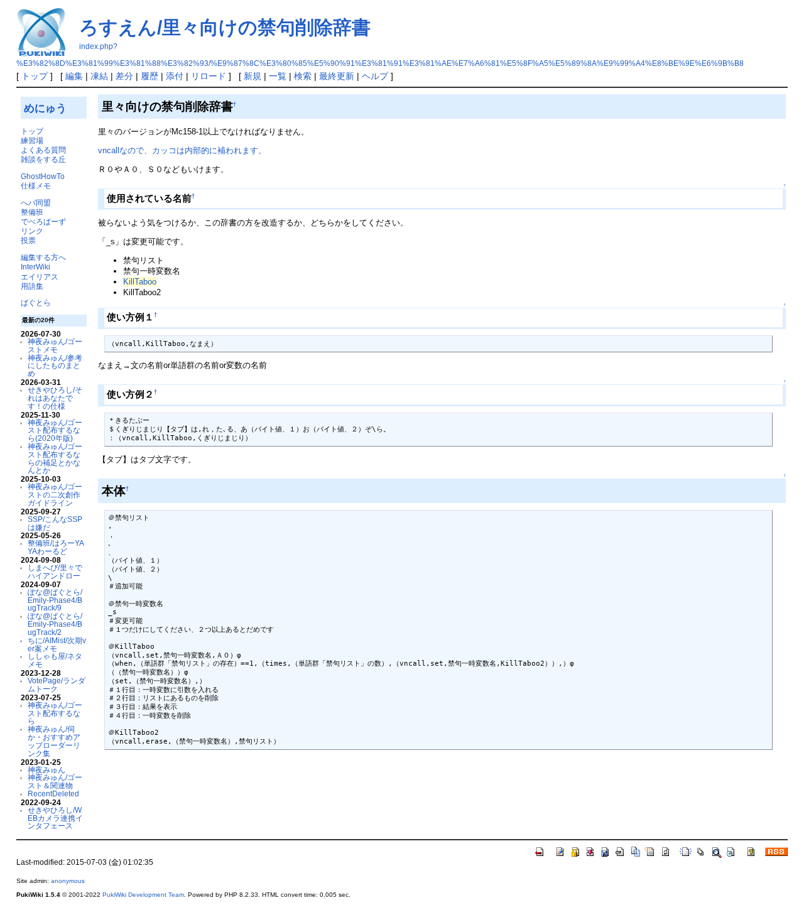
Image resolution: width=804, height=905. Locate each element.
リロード (208, 76)
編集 (74, 76)
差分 (124, 76)
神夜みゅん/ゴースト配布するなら (55, 713)
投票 (28, 240)
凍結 (99, 76)
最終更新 (336, 76)
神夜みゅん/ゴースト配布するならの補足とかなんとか (55, 458)
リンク (32, 231)
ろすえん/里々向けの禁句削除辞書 (225, 27)
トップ (34, 76)
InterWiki (35, 267)
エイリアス (39, 277)
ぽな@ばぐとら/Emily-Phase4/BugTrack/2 (55, 624)
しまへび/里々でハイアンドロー (55, 571)
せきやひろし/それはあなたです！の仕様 (55, 398)
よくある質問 (43, 150)
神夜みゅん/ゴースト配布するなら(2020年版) (55, 430)
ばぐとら (36, 302)
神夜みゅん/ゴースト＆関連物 (55, 781)
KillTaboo (139, 281)
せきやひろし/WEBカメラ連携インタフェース (55, 818)
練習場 (32, 140)
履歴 (149, 76)
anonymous (68, 880)
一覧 (277, 76)
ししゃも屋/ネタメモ (55, 660)
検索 (303, 76)
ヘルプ (375, 76)
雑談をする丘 (43, 159)
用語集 (32, 286)
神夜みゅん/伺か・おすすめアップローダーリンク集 (54, 741)
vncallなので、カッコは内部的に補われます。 (182, 150)
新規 (252, 76)
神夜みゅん (46, 770)
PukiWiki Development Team (143, 894)
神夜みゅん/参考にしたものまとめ (55, 366)
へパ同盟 (36, 202)
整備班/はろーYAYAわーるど (56, 547)
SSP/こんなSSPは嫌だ (55, 523)
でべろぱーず (43, 221)
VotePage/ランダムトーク (56, 684)
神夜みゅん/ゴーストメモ (55, 345)
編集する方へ (43, 257)
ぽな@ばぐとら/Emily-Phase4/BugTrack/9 (55, 600)
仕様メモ (36, 186)
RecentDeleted (53, 793)
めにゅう (45, 108)
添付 (174, 76)
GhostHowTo (43, 176)
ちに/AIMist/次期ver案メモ (57, 644)
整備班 (32, 212)
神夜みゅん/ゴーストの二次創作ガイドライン (55, 494)
